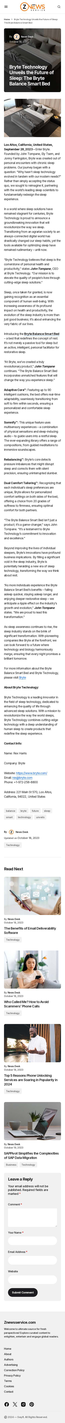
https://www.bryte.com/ (31, 773)
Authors (8, 1359)
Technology (13, 845)
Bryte (22, 677)
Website (13, 1271)
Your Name (16, 1232)
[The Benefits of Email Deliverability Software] (32, 896)
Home (7, 19)
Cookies (9, 1386)
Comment (15, 1204)
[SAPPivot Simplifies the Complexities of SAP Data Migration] (32, 1121)
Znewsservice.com (20, 1322)
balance (10, 810)
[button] (6, 7)
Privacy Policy (12, 1375)
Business (11, 1164)
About (7, 1354)
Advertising (11, 1364)
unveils (40, 817)
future (35, 810)
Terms (8, 1381)
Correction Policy (14, 1370)
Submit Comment (23, 1292)
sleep (47, 810)
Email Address (17, 1252)
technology (24, 817)
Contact (8, 1391)
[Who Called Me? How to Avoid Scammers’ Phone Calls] (32, 970)
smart (9, 817)
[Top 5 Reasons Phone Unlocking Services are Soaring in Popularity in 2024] (32, 1043)
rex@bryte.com (22, 777)
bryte (23, 810)
